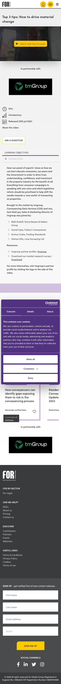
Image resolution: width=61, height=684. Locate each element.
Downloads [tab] (16, 158)
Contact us (8, 517)
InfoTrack (9, 420)
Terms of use (9, 565)
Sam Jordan (9, 410)
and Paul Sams (20, 410)
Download (16, 259)
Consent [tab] (11, 311)
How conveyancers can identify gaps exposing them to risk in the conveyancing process (20, 395)
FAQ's (6, 506)
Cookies (7, 561)
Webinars (7, 541)
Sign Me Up (30, 645)
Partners (7, 534)
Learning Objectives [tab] (17, 152)
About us (7, 510)
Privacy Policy (10, 558)
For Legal (7, 493)
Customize (29, 368)
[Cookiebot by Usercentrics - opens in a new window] (45, 303)
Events (6, 537)
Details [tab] (30, 311)
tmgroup (42, 251)
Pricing (6, 513)
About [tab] (50, 311)
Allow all (30, 359)
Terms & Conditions (12, 554)
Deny (30, 378)
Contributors (9, 530)
